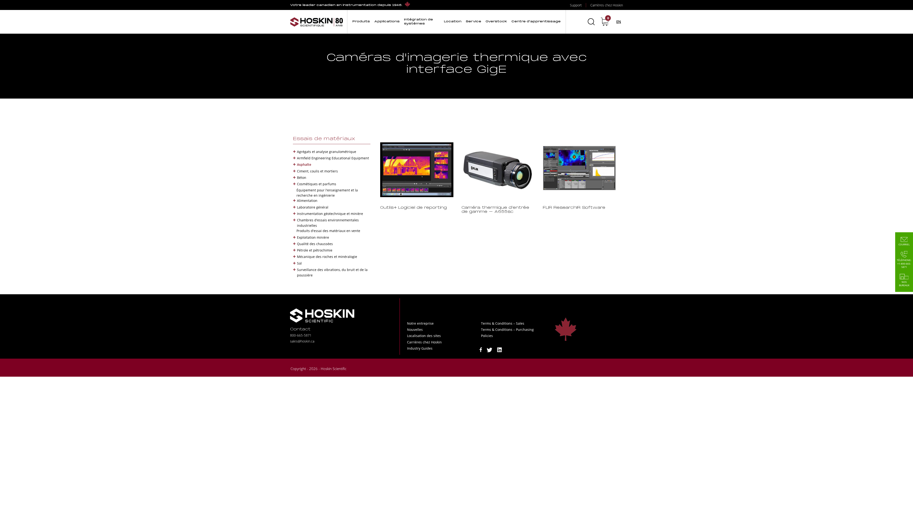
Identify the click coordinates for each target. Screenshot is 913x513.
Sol (299, 263)
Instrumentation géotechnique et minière (330, 213)
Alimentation (307, 200)
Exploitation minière (313, 237)
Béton (301, 177)
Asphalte (304, 164)
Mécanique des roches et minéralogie (327, 256)
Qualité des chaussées (315, 244)
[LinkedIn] (499, 349)
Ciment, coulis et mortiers (317, 171)
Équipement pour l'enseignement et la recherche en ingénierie (327, 193)
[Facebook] (481, 349)
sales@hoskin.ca (302, 341)
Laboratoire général (312, 207)
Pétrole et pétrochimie (314, 250)
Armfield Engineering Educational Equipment (333, 158)
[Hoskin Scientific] (316, 22)
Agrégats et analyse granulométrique (326, 151)
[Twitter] (489, 349)
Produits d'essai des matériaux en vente (328, 230)
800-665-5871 (300, 335)
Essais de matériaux (324, 139)
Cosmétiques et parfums (316, 184)
